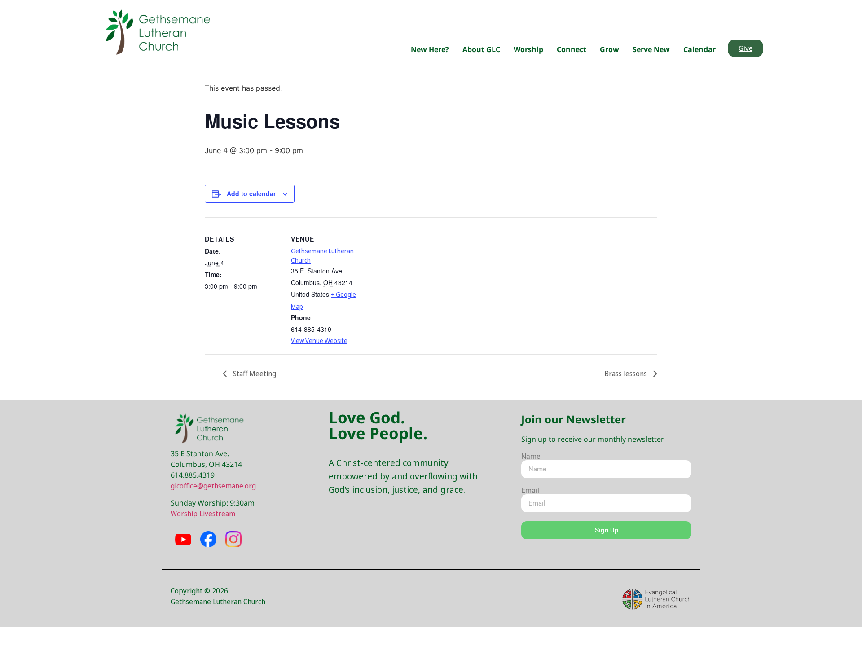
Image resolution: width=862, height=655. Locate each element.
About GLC (481, 49)
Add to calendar (251, 193)
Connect (571, 49)
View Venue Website (319, 340)
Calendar (699, 49)
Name (530, 456)
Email (530, 490)
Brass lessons (626, 373)
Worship (528, 49)
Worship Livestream (203, 514)
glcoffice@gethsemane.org (213, 486)
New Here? (430, 49)
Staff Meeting (253, 373)
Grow (609, 49)
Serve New (651, 49)
